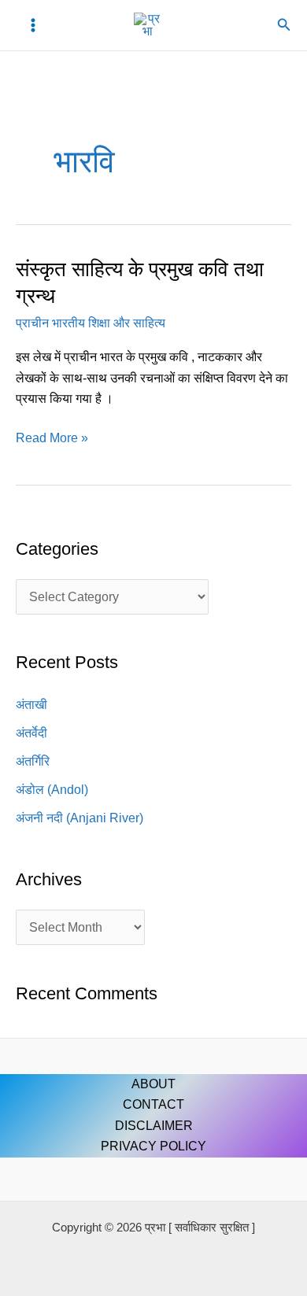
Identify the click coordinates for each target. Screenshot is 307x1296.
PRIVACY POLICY (153, 1146)
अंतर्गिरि (33, 761)
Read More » (52, 436)
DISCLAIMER (154, 1125)
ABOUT (153, 1084)
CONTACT (153, 1104)
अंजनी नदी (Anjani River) (79, 818)
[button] (284, 25)
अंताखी (31, 704)
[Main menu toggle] (33, 25)
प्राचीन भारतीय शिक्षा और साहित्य (90, 323)
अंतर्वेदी (31, 733)
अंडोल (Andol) (52, 789)
